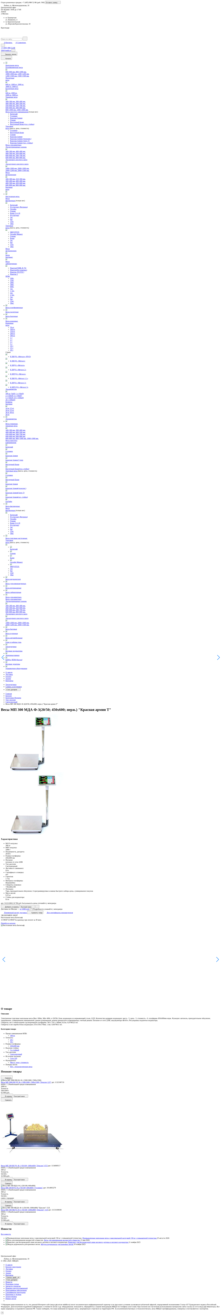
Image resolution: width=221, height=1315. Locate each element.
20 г (11, 1040)
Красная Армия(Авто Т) (15, 493)
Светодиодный (16, 1054)
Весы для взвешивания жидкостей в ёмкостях (62, 1240)
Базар (12, 238)
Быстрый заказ (26, 907)
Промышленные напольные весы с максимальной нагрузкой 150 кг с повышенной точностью (119, 1238)
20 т (11, 350)
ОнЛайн (9, 501)
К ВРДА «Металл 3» (18, 383)
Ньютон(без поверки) (18, 270)
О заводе (9, 672)
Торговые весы (12, 471)
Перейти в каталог (8, 923)
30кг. (12, 303)
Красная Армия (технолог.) (20, 139)
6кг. (11, 299)
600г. (12, 287)
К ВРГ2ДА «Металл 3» (19, 387)
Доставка (9, 674)
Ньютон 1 (14, 274)
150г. (12, 280)
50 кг (12, 327)
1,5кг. (12, 291)
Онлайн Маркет (16, 234)
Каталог (8, 58)
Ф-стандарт (14, 215)
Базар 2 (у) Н (15, 213)
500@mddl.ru (6, 50)
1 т (11, 338)
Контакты (9, 681)
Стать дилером (11, 1280)
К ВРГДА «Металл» (18, 374)
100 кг (12, 329)
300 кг (12, 336)
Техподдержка (11, 1297)
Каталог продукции (13, 1267)
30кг (12, 224)
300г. (12, 285)
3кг (11, 217)
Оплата (8, 677)
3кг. (11, 297)
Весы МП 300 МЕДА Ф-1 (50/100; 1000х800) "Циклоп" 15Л (24, 1210)
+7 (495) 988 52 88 (8, 48)
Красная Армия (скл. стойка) (21, 143)
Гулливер (13, 116)
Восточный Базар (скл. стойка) (22, 124)
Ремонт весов (11, 1299)
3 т (11, 342)
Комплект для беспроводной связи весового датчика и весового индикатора (98, 1242)
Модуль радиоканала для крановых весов (57, 1244)
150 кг (12, 331)
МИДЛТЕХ (14, 232)
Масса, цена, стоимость (19, 1062)
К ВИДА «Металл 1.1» (19, 378)
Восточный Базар (17, 122)
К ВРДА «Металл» (17, 365)
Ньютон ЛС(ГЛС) (17, 272)
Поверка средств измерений (17, 1288)
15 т (11, 348)
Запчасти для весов (13, 1286)
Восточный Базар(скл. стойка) (17, 469)
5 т (11, 344)
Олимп (13, 120)
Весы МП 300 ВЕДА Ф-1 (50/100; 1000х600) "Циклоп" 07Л (24, 1166)
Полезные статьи (12, 1284)
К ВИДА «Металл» (17, 361)
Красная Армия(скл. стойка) (17, 497)
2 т (11, 340)
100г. (12, 278)
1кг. (11, 289)
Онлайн (13, 209)
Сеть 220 (13, 1058)
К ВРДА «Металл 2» (18, 370)
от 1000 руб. (24, 909)
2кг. (11, 293)
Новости (9, 1282)
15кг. (12, 301)
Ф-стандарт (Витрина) (19, 207)
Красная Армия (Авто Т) (20, 141)
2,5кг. (12, 295)
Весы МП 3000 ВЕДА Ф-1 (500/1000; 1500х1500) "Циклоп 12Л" (26, 1082)
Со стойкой (14, 1050)
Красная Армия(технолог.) (16, 488)
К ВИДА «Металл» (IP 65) (20, 357)
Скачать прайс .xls (12, 1277)
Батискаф (13, 114)
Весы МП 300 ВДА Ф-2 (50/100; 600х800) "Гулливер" (22, 1188)
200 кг (12, 334)
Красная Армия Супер (14, 460)
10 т (11, 346)
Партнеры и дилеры (13, 1294)
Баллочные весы (12, 89)
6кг (11, 219)
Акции (8, 679)
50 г (11, 1042)
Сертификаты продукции (16, 1292)
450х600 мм (14, 1046)
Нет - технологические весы (21, 1067)
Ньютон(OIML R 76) (18, 268)
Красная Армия (16, 118)
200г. (12, 282)
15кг (12, 222)
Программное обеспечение (16, 1290)
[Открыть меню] (3, 45)
